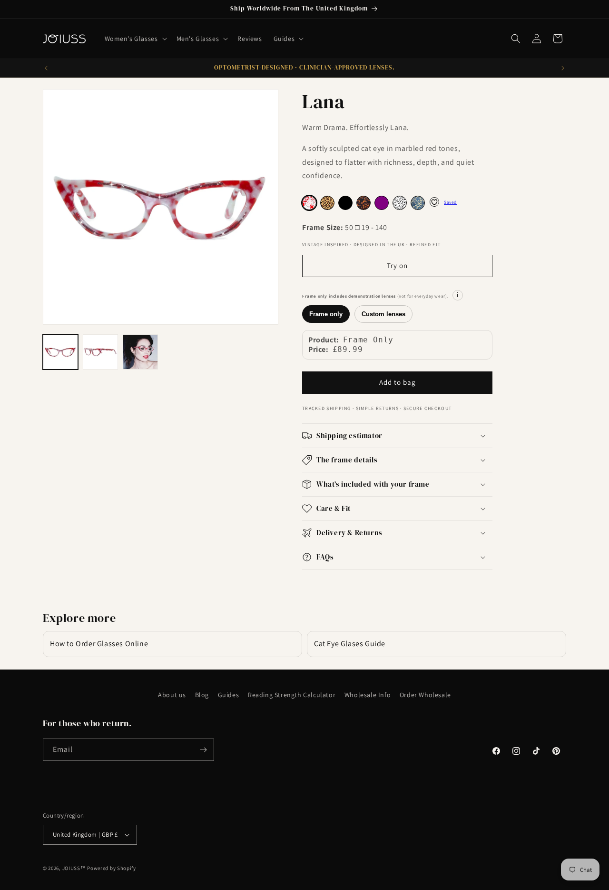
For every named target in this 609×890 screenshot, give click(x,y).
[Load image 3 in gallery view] (140, 352)
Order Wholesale (425, 694)
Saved (450, 202)
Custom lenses (383, 314)
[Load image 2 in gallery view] (100, 352)
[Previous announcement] (46, 68)
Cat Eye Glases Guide (349, 644)
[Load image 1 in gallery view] (60, 352)
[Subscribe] (203, 750)
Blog (202, 694)
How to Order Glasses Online (99, 644)
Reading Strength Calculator (291, 694)
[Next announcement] (562, 68)
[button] (135, 39)
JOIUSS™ (74, 868)
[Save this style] (434, 202)
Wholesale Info (367, 694)
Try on (397, 265)
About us (172, 694)
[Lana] (327, 203)
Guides (228, 694)
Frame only (326, 314)
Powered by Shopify (111, 868)
